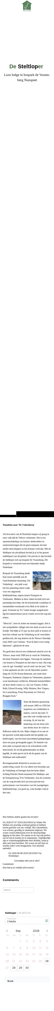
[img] (27, 264)
